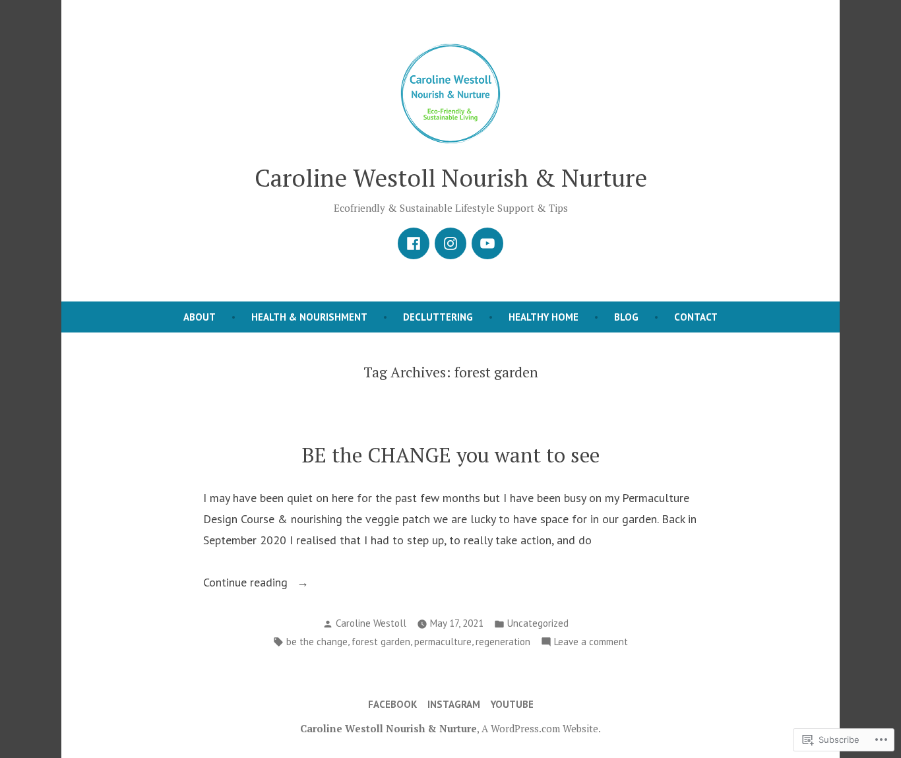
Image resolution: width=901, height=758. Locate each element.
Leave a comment (591, 643)
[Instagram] (450, 243)
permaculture (443, 641)
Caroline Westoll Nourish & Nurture (451, 177)
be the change (317, 641)
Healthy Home (543, 317)
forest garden (381, 641)
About (199, 317)
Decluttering (438, 317)
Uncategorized (538, 623)
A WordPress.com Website (540, 728)
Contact (696, 317)
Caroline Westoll (371, 623)
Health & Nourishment (309, 317)
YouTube (512, 704)
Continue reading (247, 583)
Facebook (392, 704)
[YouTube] (487, 243)
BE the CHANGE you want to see (451, 454)
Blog (626, 317)
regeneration (503, 641)
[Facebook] (413, 243)
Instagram (453, 704)
